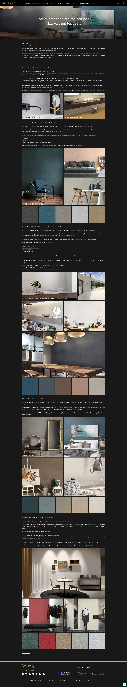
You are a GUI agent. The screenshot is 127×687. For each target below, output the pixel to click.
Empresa (27, 3)
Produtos (45, 3)
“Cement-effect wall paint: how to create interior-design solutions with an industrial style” (44, 269)
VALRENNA (59, 402)
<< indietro (26, 655)
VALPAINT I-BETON (60, 87)
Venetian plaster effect (28, 246)
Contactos (67, 3)
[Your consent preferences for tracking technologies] (124, 684)
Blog (52, 3)
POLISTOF (35, 521)
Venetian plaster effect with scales (30, 248)
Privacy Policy (87, 681)
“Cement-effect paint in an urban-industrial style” (34, 267)
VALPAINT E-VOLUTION (47, 87)
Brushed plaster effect (27, 251)
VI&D (94, 3)
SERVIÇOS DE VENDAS (84, 3)
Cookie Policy (95, 681)
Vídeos (75, 3)
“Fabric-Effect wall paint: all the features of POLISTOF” (79, 546)
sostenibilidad (36, 3)
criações (59, 3)
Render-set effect (26, 250)
